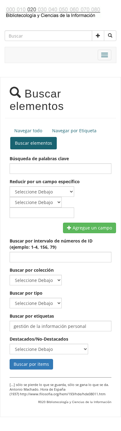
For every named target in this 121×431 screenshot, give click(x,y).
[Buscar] (110, 35)
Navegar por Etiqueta (74, 131)
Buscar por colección (32, 270)
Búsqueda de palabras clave (39, 158)
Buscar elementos (33, 143)
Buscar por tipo (26, 293)
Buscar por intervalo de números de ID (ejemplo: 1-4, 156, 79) (51, 244)
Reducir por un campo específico (45, 181)
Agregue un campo (91, 228)
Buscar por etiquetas (32, 316)
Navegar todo (28, 131)
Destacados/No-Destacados (39, 339)
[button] (98, 35)
